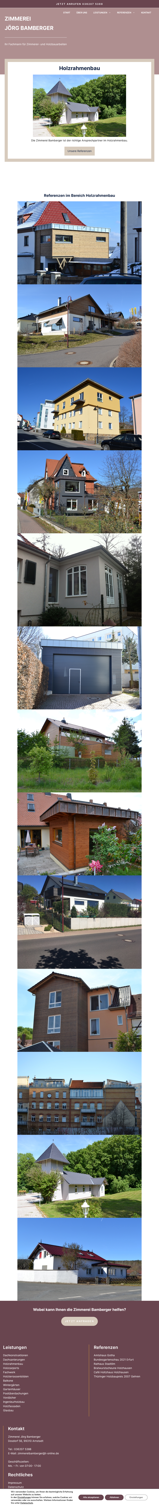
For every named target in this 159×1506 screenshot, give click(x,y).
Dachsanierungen (14, 1359)
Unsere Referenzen (80, 151)
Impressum (15, 1482)
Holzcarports (11, 1368)
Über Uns (81, 12)
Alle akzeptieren (91, 1497)
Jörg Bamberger (29, 28)
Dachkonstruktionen (15, 1355)
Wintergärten (11, 1385)
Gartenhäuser (11, 1389)
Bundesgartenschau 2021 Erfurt (114, 1359)
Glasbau (8, 1410)
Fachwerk (9, 1372)
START (66, 12)
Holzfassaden (11, 1406)
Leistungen (100, 12)
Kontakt (146, 12)
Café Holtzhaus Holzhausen (111, 1372)
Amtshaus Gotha (104, 1355)
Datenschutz (16, 1487)
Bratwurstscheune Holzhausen (113, 1368)
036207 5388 (92, 3)
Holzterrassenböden (16, 1376)
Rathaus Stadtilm (104, 1363)
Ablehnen (114, 1497)
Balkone (8, 1380)
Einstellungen (24, 1497)
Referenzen (124, 12)
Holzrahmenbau (13, 1363)
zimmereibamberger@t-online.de (38, 1453)
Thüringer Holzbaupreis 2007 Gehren (117, 1376)
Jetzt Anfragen (79, 1321)
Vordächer (9, 1397)
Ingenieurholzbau (14, 1401)
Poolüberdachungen (15, 1393)
